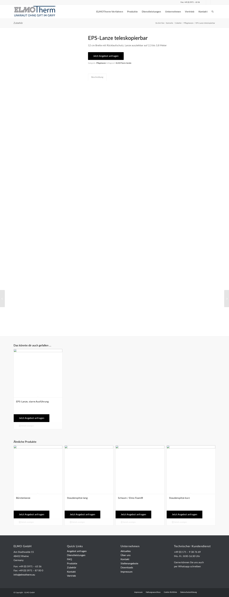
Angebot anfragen (77, 551)
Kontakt (71, 572)
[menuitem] (91, 12)
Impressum (126, 572)
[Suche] (213, 12)
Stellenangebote (129, 563)
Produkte (72, 563)
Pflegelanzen (101, 63)
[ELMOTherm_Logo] (35, 12)
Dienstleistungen (76, 555)
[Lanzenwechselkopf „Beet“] (226, 298)
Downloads (127, 567)
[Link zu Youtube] (208, 2)
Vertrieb (71, 576)
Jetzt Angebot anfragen (106, 56)
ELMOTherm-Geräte (123, 63)
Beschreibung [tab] (97, 77)
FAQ (69, 559)
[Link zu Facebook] (203, 2)
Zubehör (18, 23)
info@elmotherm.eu (24, 574)
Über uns (126, 555)
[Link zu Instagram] (213, 2)
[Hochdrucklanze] (2, 298)
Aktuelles (126, 551)
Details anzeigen (27, 426)
